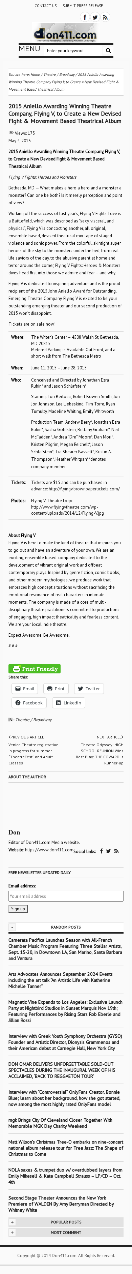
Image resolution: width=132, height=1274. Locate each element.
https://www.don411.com (49, 850)
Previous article (27, 736)
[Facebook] (85, 17)
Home (35, 74)
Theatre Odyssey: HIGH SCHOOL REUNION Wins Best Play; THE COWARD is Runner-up (100, 753)
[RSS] (105, 17)
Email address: (22, 886)
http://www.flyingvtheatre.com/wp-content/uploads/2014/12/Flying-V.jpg (67, 510)
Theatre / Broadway (33, 720)
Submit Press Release (83, 5)
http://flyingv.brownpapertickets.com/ (84, 489)
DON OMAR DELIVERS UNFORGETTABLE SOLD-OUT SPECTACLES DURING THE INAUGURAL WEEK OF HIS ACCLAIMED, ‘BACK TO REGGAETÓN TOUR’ (61, 1070)
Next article (109, 736)
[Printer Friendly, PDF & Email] (34, 668)
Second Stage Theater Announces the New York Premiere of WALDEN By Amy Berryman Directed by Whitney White (61, 1204)
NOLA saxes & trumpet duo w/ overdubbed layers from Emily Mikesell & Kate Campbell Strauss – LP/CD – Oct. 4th (65, 1176)
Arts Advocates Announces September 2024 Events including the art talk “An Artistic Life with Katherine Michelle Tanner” (60, 980)
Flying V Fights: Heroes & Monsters (87, 265)
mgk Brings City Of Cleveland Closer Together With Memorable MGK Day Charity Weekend (60, 1123)
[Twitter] (95, 17)
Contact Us (46, 5)
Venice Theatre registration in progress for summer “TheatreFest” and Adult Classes (33, 753)
